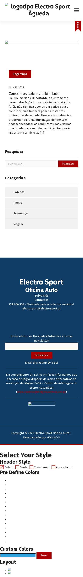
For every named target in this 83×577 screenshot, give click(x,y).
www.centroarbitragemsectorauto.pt (41, 392)
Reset (44, 555)
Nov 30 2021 (16, 87)
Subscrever (41, 355)
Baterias (19, 192)
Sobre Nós (41, 295)
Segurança (20, 74)
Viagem (18, 224)
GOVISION (53, 437)
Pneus (18, 203)
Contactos (41, 300)
